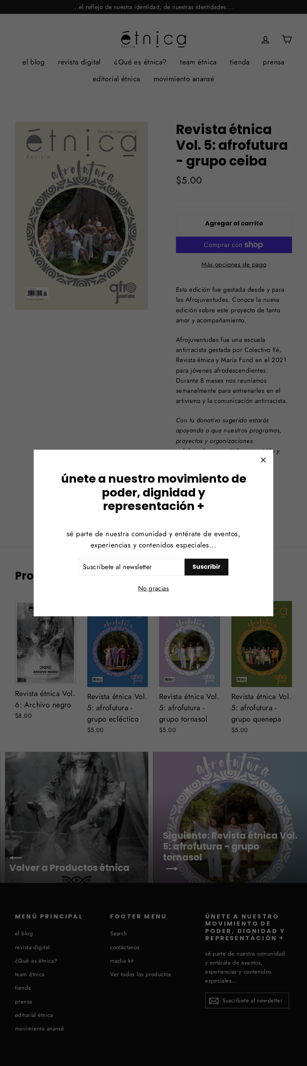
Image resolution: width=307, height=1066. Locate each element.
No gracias (153, 588)
